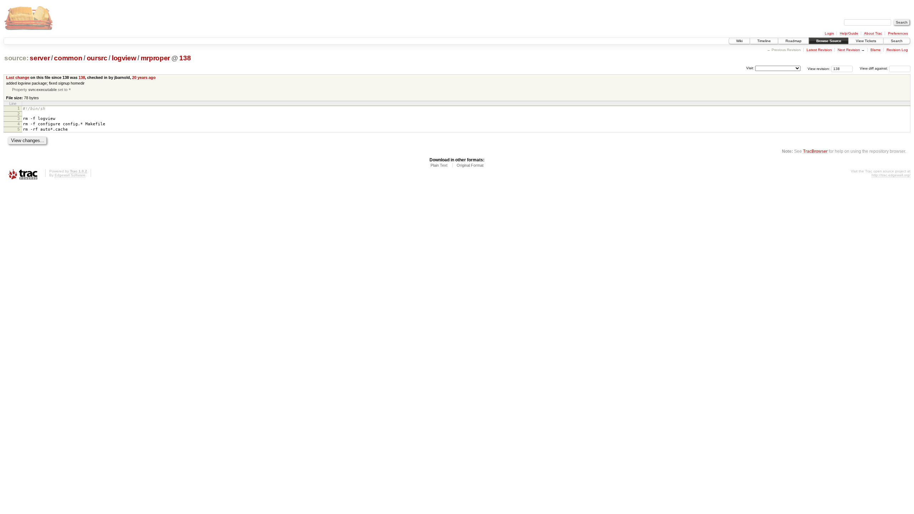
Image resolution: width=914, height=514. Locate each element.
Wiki (739, 41)
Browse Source (828, 41)
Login (829, 33)
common (68, 58)
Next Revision (849, 50)
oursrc (97, 58)
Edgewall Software (70, 175)
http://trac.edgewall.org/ (891, 175)
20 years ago (144, 77)
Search (897, 41)
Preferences (898, 33)
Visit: (750, 68)
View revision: (819, 68)
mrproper (155, 58)
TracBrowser (815, 151)
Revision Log (897, 50)
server (40, 58)
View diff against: (874, 68)
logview (124, 58)
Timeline (764, 41)
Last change (17, 77)
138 (185, 58)
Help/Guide (849, 33)
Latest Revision (819, 50)
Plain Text (439, 165)
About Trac (873, 33)
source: (16, 58)
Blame (875, 50)
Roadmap (793, 41)
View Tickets (866, 41)
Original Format (470, 165)
